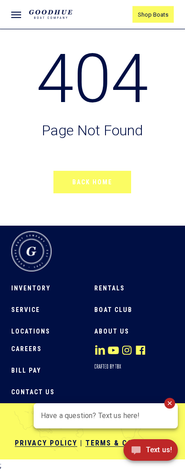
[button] (16, 14)
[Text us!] (150, 453)
